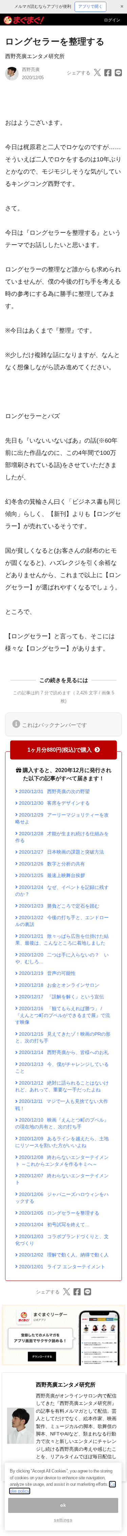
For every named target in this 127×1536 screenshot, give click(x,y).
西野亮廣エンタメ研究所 (35, 56)
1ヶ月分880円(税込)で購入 (59, 750)
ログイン (112, 20)
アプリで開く (90, 6)
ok (63, 1505)
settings (63, 1519)
